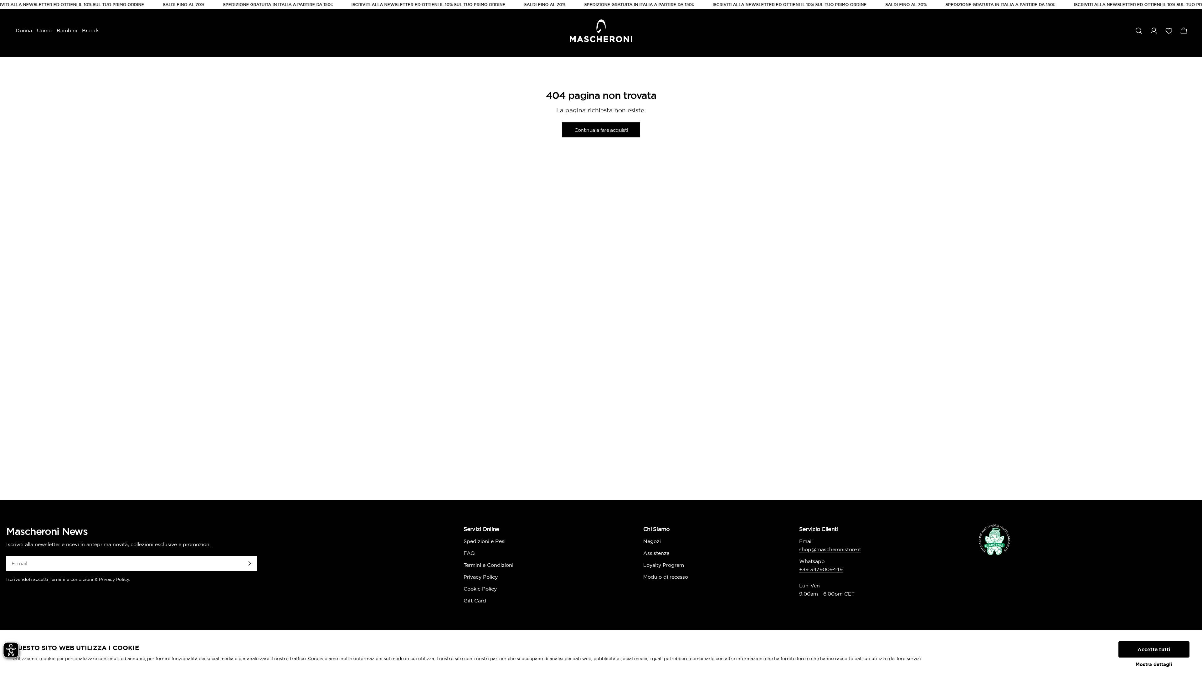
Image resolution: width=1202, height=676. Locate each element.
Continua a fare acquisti (601, 130)
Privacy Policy (481, 577)
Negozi (652, 541)
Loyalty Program (663, 565)
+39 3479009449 (821, 569)
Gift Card (475, 600)
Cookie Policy (480, 589)
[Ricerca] (1139, 30)
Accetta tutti (1154, 649)
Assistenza (656, 553)
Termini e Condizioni (488, 565)
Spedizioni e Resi (485, 541)
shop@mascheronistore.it (830, 549)
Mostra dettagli (1154, 664)
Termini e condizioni (71, 579)
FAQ (469, 553)
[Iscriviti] (249, 563)
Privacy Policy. (114, 579)
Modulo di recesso (665, 577)
